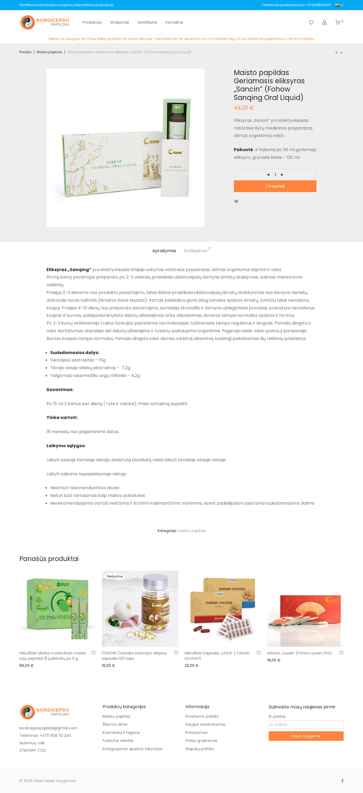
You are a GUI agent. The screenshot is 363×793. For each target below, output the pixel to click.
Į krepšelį (275, 186)
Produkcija (92, 22)
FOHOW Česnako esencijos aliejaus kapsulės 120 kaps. (134, 655)
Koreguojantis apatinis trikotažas (132, 749)
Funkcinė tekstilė (118, 740)
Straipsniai (119, 22)
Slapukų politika (199, 749)
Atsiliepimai (197, 250)
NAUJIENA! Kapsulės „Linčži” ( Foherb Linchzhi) (217, 655)
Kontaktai (174, 22)
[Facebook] (342, 780)
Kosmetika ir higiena (121, 732)
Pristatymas (196, 732)
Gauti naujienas (306, 736)
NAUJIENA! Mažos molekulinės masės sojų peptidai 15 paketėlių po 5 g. (52, 655)
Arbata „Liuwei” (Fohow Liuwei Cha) (299, 653)
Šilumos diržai (115, 724)
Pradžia (25, 52)
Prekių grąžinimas (201, 740)
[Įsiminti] (236, 202)
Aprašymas (164, 251)
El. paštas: (277, 716)
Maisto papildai (49, 52)
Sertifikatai (147, 22)
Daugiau (107, 665)
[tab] (164, 251)
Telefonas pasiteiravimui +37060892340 (296, 5)
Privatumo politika (202, 716)
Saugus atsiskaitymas (205, 724)
